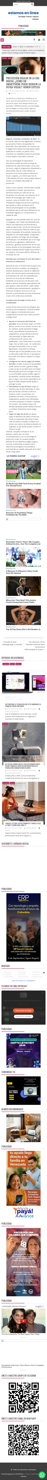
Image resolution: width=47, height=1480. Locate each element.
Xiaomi (7, 831)
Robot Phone (16, 773)
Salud (9, 58)
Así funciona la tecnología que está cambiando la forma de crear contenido (23, 705)
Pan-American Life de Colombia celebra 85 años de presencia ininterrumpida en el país (35, 646)
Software (18, 664)
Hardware (6, 664)
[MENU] (2, 40)
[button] (42, 1475)
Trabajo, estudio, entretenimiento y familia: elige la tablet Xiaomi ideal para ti (23, 824)
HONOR (13, 93)
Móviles (4, 58)
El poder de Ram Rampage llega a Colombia (12, 643)
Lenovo (8, 711)
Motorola (15, 711)
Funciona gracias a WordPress (12, 1474)
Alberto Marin (33, 91)
